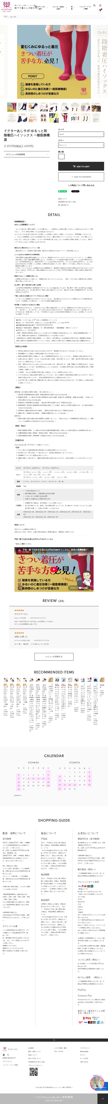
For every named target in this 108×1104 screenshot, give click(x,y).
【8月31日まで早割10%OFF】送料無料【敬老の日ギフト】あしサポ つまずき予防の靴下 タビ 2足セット (38, 702)
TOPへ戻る (54, 1040)
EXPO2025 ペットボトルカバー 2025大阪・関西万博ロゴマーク (83, 695)
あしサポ (13, 17)
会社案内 (31, 1048)
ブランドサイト (7, 1061)
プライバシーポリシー (35, 1065)
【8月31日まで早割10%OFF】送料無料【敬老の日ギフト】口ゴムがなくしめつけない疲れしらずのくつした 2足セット (31, 703)
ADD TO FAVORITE (82, 177)
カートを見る (84, 1058)
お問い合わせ (84, 1062)
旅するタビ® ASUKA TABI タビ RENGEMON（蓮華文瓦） (18, 696)
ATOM (60, 1051)
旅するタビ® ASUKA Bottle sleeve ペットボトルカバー (76, 695)
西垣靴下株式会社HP (9, 1058)
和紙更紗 (102, 686)
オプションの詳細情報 (15, 154)
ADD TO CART (83, 166)
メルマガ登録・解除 (60, 1048)
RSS (55, 1051)
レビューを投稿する (54, 657)
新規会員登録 (84, 1051)
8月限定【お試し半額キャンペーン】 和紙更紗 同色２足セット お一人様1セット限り (51, 699)
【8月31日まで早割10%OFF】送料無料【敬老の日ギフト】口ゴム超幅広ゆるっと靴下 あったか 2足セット (44, 701)
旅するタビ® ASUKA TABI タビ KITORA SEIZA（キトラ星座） (12, 697)
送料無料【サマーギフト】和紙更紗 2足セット (70, 692)
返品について (62, 199)
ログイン (83, 1055)
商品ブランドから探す (40, 8)
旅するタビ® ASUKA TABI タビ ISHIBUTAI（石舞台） (25, 695)
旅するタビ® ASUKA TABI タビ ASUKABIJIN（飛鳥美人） (6, 696)
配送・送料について (34, 1051)
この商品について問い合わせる (81, 185)
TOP (5, 17)
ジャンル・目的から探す (58, 8)
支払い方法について (34, 1058)
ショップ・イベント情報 (85, 8)
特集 (72, 8)
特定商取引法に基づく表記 (67, 202)
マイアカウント (85, 1048)
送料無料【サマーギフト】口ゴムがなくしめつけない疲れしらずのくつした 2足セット (57, 698)
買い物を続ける (63, 205)
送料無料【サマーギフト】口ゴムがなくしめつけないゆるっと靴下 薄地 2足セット (63, 698)
